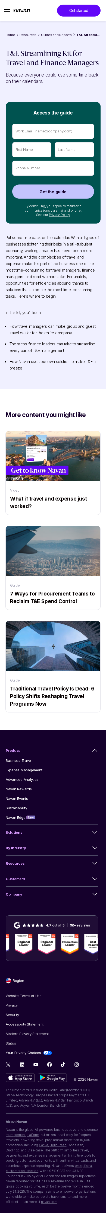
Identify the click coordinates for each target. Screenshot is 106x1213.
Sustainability (16, 808)
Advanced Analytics (22, 779)
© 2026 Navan (85, 1079)
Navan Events (17, 798)
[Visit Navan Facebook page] (49, 1064)
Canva (43, 1145)
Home (10, 35)
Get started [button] (78, 10)
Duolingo (13, 1150)
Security (12, 1015)
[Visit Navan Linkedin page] (22, 1064)
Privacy (12, 1005)
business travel (65, 1130)
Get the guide (53, 191)
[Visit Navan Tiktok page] (63, 1064)
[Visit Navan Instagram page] (76, 1064)
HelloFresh (57, 1145)
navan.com (49, 1202)
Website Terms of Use (24, 996)
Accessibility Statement (24, 1024)
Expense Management (24, 770)
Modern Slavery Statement (27, 1033)
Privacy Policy (59, 215)
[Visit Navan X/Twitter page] (8, 1065)
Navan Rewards (19, 789)
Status (11, 1043)
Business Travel (19, 760)
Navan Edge (20, 817)
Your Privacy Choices (23, 1052)
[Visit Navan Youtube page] (36, 1064)
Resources (28, 35)
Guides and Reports (56, 35)
